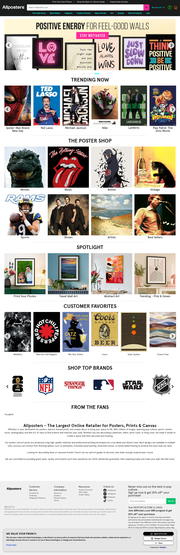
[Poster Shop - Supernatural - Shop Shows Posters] (68, 214)
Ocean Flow (162, 354)
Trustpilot (8, 414)
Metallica (17, 354)
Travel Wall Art (68, 296)
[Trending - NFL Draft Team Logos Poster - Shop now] (133, 106)
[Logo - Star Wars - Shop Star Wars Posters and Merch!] (133, 385)
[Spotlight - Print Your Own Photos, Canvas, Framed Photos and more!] (25, 273)
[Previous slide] (9, 45)
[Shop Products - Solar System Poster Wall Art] (133, 332)
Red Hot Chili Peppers (46, 354)
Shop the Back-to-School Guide (91, 2)
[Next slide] (171, 45)
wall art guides (96, 452)
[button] (62, 2)
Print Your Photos (25, 296)
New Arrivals (100, 13)
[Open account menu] (164, 7)
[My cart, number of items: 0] (176, 7)
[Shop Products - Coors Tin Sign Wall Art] (104, 332)
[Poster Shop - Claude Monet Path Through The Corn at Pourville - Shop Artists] (111, 214)
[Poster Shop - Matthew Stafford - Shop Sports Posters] (25, 214)
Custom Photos (84, 13)
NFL (133, 128)
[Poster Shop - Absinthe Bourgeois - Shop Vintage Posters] (155, 167)
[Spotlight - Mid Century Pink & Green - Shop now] (155, 273)
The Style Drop (39, 13)
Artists (112, 237)
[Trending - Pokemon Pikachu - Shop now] (163, 106)
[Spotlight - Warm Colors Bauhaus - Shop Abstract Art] (111, 273)
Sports (25, 237)
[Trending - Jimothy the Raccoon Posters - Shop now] (75, 106)
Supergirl (18, 128)
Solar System (134, 354)
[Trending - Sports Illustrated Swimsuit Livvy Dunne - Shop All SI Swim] (104, 106)
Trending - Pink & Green (155, 296)
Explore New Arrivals (119, 2)
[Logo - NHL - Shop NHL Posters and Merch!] (163, 385)
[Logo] (13, 7)
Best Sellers (155, 237)
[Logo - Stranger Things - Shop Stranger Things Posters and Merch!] (75, 385)
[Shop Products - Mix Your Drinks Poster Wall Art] (75, 332)
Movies (25, 189)
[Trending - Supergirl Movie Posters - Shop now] (17, 106)
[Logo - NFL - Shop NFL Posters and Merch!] (46, 385)
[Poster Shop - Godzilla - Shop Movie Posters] (25, 167)
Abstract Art (111, 296)
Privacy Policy (11, 545)
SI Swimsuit (105, 128)
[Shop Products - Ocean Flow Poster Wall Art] (163, 332)
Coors (105, 354)
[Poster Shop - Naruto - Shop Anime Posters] (111, 167)
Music (68, 189)
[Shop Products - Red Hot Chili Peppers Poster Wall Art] (46, 332)
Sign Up (171, 501)
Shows (68, 237)
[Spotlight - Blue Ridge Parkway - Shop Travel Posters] (68, 273)
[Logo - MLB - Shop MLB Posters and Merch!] (104, 385)
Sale (148, 13)
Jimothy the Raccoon (75, 129)
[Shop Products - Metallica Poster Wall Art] (17, 332)
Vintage (155, 189)
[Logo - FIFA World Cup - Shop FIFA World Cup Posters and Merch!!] (17, 386)
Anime (112, 189)
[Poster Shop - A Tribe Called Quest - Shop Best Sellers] (155, 214)
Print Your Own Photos (62, 2)
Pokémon (163, 128)
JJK (46, 128)
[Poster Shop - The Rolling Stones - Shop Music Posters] (68, 167)
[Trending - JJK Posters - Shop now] (46, 106)
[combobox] (85, 7)
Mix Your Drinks (75, 354)
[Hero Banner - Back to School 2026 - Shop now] (90, 44)
